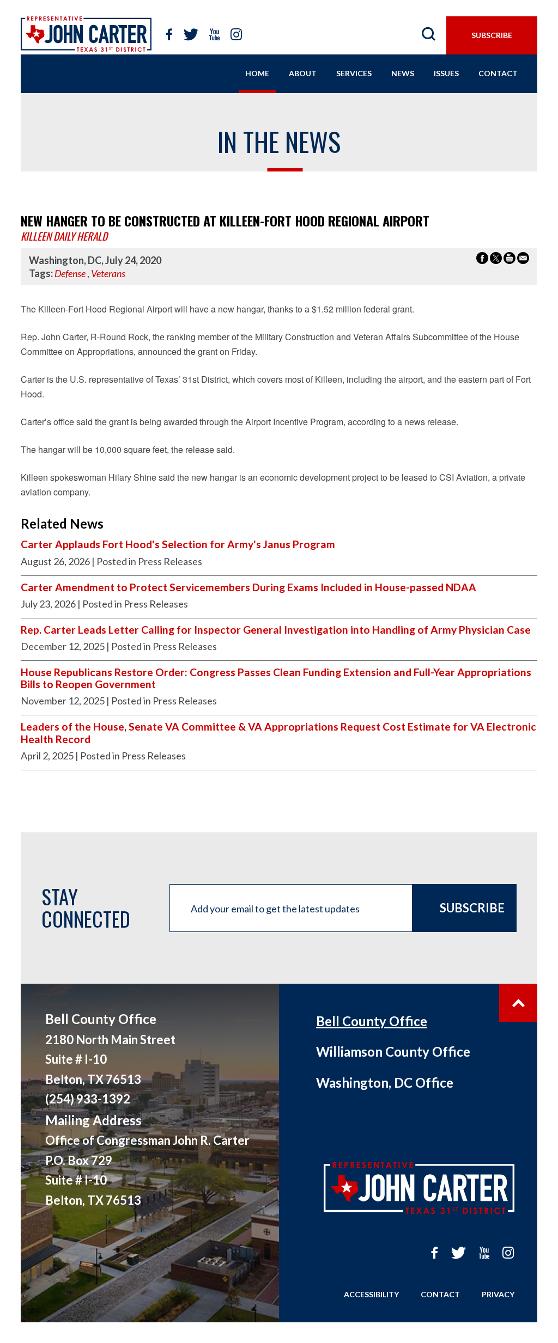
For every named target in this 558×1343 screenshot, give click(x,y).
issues (446, 73)
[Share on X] (496, 259)
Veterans (108, 273)
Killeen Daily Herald (64, 236)
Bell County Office (371, 1021)
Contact (440, 1294)
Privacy (498, 1294)
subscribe (491, 35)
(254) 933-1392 (87, 1098)
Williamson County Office (393, 1051)
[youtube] (214, 35)
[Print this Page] (509, 259)
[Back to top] (518, 1003)
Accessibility (371, 1294)
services (354, 73)
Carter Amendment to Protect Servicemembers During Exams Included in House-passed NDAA (248, 587)
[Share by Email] (523, 259)
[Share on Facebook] (482, 259)
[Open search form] (428, 35)
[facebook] (169, 35)
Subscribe (472, 907)
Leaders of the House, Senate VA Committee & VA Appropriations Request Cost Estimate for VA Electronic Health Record (278, 733)
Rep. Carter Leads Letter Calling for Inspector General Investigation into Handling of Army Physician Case (276, 630)
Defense (70, 273)
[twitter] (191, 35)
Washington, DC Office (384, 1082)
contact (498, 73)
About (303, 73)
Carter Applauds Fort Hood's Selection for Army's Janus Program (178, 544)
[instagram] (236, 35)
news (402, 73)
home (257, 73)
